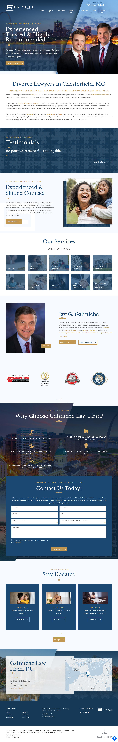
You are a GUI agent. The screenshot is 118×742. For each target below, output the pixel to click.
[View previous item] (7, 161)
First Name (16, 507)
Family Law (9, 715)
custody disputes (71, 330)
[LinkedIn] (86, 712)
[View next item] (10, 161)
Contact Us (25, 717)
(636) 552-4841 (47, 714)
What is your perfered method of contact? (75, 520)
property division (89, 330)
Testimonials (10, 717)
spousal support (64, 333)
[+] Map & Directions (16, 688)
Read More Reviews (100, 162)
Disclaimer (25, 715)
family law (34, 95)
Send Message (57, 549)
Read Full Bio (63, 337)
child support (75, 333)
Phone (15, 514)
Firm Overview (11, 222)
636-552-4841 (95, 5)
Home (7, 712)
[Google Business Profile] (88, 712)
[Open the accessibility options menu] (114, 738)
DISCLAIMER (18, 542)
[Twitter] (83, 712)
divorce (106, 328)
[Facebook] (80, 712)
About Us (25, 712)
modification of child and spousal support (97, 333)
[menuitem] (43, 10)
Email (63, 514)
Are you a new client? (20, 520)
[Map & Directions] (48, 717)
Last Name (64, 507)
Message (16, 527)
